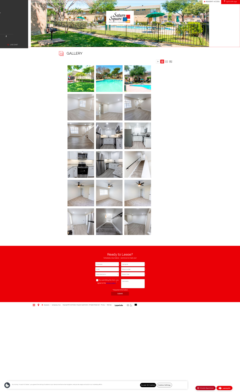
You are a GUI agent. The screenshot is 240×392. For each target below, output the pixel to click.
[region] (98, 385)
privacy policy (111, 283)
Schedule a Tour (56, 305)
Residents (46, 305)
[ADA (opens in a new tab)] (131, 306)
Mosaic (170, 61)
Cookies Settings (164, 385)
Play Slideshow (158, 61)
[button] (6, 36)
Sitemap (109, 305)
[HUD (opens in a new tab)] (128, 306)
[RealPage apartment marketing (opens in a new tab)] (119, 304)
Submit (120, 294)
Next (237, 24)
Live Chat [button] (14, 45)
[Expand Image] (81, 79)
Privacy (103, 305)
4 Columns (166, 61)
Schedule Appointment (207, 388)
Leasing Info (226, 388)
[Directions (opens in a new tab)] (39, 305)
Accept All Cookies (148, 385)
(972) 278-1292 (231, 1)
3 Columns (162, 61)
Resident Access (213, 1)
